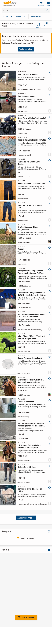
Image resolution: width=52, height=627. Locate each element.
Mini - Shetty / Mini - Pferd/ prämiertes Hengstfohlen (31, 337)
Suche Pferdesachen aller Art (30, 358)
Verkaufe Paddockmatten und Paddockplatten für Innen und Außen (31, 424)
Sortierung (47, 26)
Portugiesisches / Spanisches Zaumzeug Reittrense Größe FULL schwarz (30, 272)
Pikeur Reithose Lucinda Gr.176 (31, 183)
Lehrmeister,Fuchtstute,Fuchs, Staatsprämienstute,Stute (31, 381)
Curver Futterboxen (26, 402)
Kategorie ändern (27, 538)
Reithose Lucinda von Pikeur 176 (30, 206)
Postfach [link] (41, 5)
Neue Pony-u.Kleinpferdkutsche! (32, 118)
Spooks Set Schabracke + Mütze (32, 140)
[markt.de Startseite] (9, 2)
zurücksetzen (35, 16)
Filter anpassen (27, 617)
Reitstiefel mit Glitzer (27, 467)
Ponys (5, 16)
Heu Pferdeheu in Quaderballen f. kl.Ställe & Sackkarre (31, 315)
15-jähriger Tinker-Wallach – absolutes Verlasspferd (30, 446)
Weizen (21, 249)
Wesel (18, 16)
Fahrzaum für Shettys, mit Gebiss (29, 163)
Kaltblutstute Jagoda (27, 96)
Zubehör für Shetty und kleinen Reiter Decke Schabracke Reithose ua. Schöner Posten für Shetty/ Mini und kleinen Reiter (31, 294)
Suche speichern (39, 26)
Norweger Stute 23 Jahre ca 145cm (30, 490)
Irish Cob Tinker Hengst (28, 74)
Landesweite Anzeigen (26, 518)
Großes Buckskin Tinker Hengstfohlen (28, 228)
